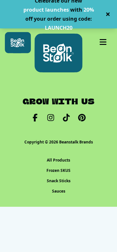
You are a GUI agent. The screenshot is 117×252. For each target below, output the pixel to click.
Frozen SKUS (58, 170)
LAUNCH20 (58, 27)
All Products (58, 160)
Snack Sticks (59, 181)
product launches (46, 9)
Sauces (58, 191)
